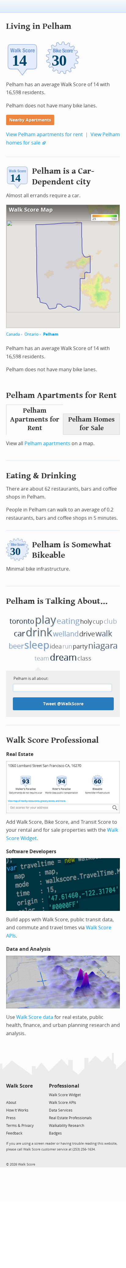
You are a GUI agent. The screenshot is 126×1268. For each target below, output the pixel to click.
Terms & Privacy (20, 1125)
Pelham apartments (47, 443)
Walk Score (19, 1086)
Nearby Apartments (30, 120)
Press (11, 1118)
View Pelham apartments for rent (44, 134)
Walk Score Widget (65, 1095)
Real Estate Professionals (70, 1118)
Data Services (60, 1110)
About (11, 1102)
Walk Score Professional (52, 740)
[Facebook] (19, 1094)
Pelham (50, 334)
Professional (64, 1086)
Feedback (14, 1133)
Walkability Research (66, 1125)
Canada (13, 334)
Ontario (31, 334)
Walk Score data (34, 1017)
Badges (55, 1133)
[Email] (28, 1094)
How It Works (17, 1110)
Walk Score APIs (62, 1102)
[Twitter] (9, 1094)
